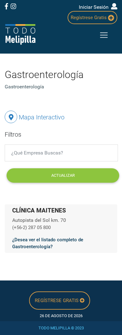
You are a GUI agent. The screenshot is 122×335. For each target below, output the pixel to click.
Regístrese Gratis (89, 17)
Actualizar (63, 175)
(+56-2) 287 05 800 (31, 227)
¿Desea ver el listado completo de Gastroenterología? (47, 243)
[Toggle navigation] (103, 35)
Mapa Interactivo (40, 117)
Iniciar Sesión (95, 7)
